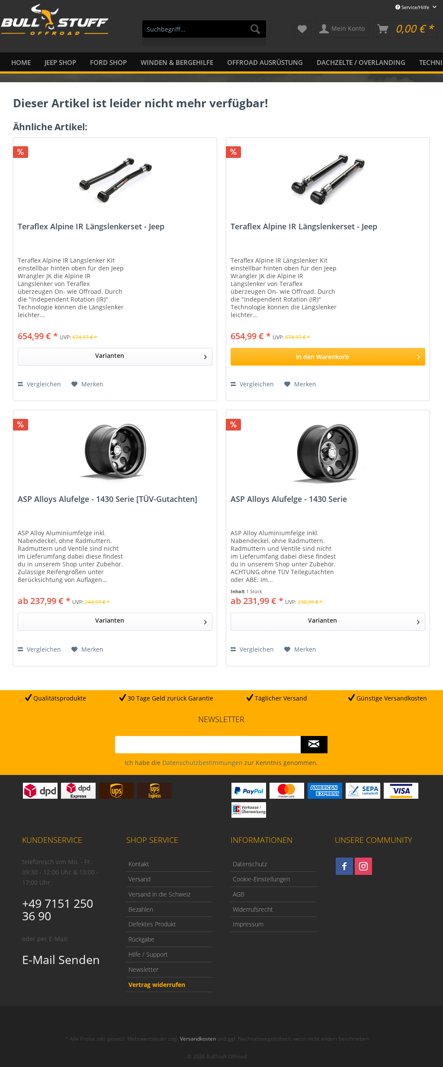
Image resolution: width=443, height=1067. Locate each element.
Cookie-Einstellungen (261, 879)
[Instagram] (363, 866)
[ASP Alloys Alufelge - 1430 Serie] (328, 453)
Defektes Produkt (152, 924)
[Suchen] (255, 29)
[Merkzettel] (302, 29)
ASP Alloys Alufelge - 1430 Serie (289, 499)
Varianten (109, 355)
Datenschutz (250, 864)
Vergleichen (43, 384)
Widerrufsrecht (253, 909)
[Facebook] (344, 866)
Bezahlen (140, 909)
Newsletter (143, 969)
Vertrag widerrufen (156, 984)
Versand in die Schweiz (159, 894)
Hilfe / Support (148, 954)
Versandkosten (198, 1038)
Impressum (248, 924)
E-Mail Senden (61, 959)
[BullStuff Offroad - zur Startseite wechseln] (55, 30)
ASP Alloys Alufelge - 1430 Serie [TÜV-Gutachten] (107, 499)
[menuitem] (204, 33)
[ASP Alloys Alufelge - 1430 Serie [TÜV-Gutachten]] (115, 453)
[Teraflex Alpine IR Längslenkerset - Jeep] (115, 181)
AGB (238, 894)
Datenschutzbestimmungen (202, 762)
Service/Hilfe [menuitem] (415, 7)
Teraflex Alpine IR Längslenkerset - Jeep (91, 226)
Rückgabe (141, 939)
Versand (139, 879)
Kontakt (138, 864)
